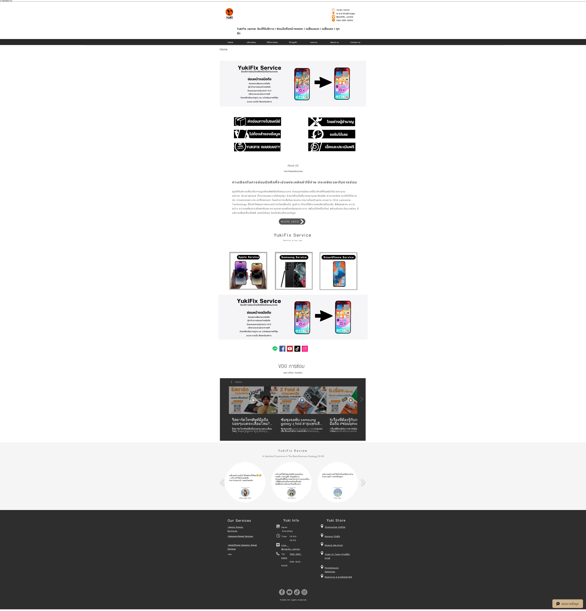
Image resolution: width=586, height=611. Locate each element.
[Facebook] (282, 349)
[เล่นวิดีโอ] (253, 400)
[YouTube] (290, 349)
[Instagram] (305, 349)
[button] (293, 84)
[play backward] (222, 482)
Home (224, 49)
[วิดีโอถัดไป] (361, 399)
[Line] (275, 349)
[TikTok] (297, 349)
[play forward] (362, 482)
